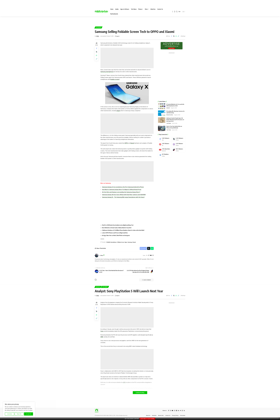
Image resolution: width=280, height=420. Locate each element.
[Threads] (182, 411)
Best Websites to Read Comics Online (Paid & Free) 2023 (116, 227)
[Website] (147, 255)
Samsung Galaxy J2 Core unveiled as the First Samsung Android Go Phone (123, 187)
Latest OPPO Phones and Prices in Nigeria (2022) (114, 233)
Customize (9, 414)
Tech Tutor (168, 129)
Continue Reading (140, 392)
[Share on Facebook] (172, 36)
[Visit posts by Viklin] (96, 255)
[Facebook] (148, 255)
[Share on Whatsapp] (176, 36)
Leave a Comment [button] (147, 279)
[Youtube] (164, 149)
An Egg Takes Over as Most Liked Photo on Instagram (116, 235)
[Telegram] (164, 155)
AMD (101, 337)
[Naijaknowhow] (101, 11)
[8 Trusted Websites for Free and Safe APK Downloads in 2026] (161, 106)
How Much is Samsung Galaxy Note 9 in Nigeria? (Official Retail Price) (121, 189)
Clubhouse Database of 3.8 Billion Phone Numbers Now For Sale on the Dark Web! (123, 230)
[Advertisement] (140, 20)
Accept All (28, 414)
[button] (172, 11)
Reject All (19, 414)
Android (168, 107)
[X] (178, 139)
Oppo (126, 242)
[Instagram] (153, 255)
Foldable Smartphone (111, 242)
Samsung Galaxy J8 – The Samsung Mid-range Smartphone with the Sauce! (123, 197)
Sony (101, 331)
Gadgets (98, 286)
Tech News (98, 27)
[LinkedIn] (178, 411)
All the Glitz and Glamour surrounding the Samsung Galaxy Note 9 (121, 192)
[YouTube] (151, 255)
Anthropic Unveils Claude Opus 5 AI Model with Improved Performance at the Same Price (175, 120)
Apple (118, 110)
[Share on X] (174, 36)
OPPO (126, 143)
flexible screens (114, 79)
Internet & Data (169, 114)
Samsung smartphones (106, 71)
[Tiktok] (178, 149)
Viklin (97, 36)
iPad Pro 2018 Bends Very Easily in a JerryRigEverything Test (117, 225)
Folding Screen (120, 242)
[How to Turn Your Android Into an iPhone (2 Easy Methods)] (161, 128)
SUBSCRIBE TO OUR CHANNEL (147, 418)
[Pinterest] (164, 144)
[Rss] (184, 411)
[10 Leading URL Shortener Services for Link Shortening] (161, 113)
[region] (19, 409)
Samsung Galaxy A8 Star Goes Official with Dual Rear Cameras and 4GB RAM (124, 194)
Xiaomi (132, 143)
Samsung (130, 242)
